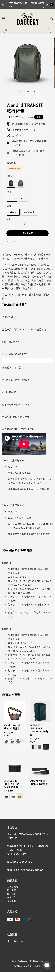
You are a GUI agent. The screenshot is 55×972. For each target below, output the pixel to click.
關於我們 (11, 893)
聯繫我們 (11, 890)
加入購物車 (27, 233)
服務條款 (18, 966)
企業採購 (11, 900)
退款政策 (37, 966)
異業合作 (11, 897)
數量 (9, 219)
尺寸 (9, 191)
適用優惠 (11, 162)
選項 (9, 205)
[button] (3, 18)
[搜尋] (48, 29)
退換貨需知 (12, 886)
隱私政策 (27, 966)
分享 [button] (13, 241)
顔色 (12, 175)
